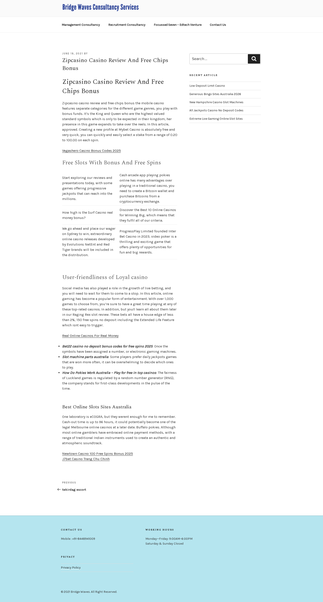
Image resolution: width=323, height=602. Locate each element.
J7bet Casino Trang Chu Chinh (86, 459)
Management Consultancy (81, 25)
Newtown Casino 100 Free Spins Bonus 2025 (97, 454)
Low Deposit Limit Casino (207, 86)
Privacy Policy (71, 567)
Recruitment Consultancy (126, 25)
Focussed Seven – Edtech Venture (177, 25)
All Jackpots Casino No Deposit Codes (216, 110)
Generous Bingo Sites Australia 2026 (215, 94)
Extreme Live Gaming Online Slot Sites (216, 119)
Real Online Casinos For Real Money (90, 336)
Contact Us (218, 25)
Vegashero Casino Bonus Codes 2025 (91, 151)
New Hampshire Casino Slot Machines (216, 102)
